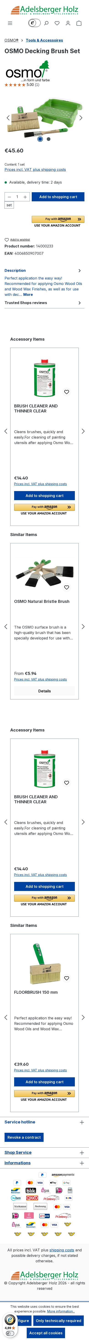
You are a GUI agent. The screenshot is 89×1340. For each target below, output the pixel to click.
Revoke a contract (24, 1137)
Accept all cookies (46, 1333)
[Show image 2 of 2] (48, 139)
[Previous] (8, 117)
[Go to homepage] (44, 10)
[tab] (43, 282)
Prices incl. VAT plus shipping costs (35, 169)
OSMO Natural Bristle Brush (42, 601)
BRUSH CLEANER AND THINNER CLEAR (36, 408)
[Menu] (10, 22)
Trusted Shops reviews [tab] (26, 302)
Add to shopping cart (58, 197)
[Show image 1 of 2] (40, 139)
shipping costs (62, 1250)
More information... (61, 1311)
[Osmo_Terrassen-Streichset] (44, 117)
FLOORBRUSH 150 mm (36, 992)
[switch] (10, 1333)
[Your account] (68, 22)
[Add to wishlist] (66, 392)
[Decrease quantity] (9, 196)
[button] (58, 221)
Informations (18, 1162)
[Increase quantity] (25, 196)
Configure (20, 1320)
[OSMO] (44, 70)
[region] (44, 117)
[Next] (81, 117)
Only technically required (58, 1320)
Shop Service (18, 1152)
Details (44, 691)
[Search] (46, 22)
